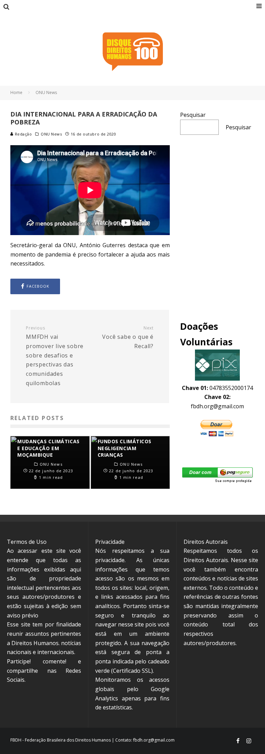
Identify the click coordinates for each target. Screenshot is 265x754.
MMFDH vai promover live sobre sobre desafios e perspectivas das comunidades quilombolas (55, 356)
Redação (22, 134)
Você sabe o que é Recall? (128, 337)
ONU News (51, 134)
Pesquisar (193, 115)
